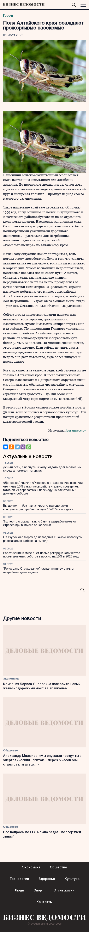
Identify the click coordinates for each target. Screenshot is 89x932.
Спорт (39, 890)
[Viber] (22, 446)
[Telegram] (17, 446)
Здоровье (46, 879)
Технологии (19, 879)
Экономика (11, 679)
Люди (19, 890)
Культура (72, 879)
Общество (10, 750)
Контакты (44, 902)
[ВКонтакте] (5, 446)
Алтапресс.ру (76, 430)
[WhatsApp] (28, 446)
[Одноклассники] (11, 446)
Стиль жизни (63, 890)
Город (8, 15)
